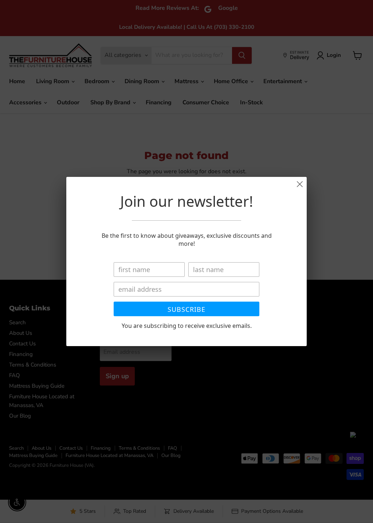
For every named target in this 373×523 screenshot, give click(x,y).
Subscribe (186, 309)
